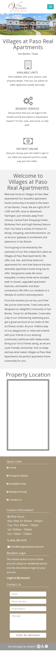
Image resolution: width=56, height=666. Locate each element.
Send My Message (28, 635)
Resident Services (27, 108)
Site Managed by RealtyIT (22, 646)
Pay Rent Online (27, 149)
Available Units (27, 72)
